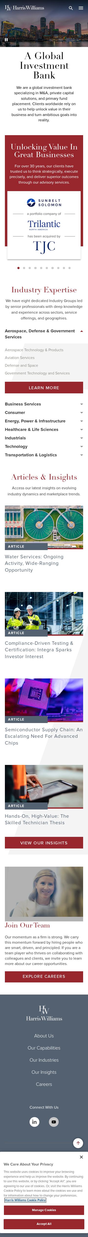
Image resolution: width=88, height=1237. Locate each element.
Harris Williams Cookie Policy (25, 1200)
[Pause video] (6, 39)
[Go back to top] (78, 1143)
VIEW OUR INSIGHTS (44, 843)
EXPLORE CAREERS (44, 977)
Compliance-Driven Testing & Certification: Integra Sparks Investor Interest (39, 650)
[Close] (81, 1157)
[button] (18, 268)
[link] (44, 527)
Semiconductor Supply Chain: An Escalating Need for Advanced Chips (44, 736)
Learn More (44, 388)
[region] (44, 1192)
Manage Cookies (44, 1210)
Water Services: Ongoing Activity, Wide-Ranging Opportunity (34, 563)
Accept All (44, 1224)
